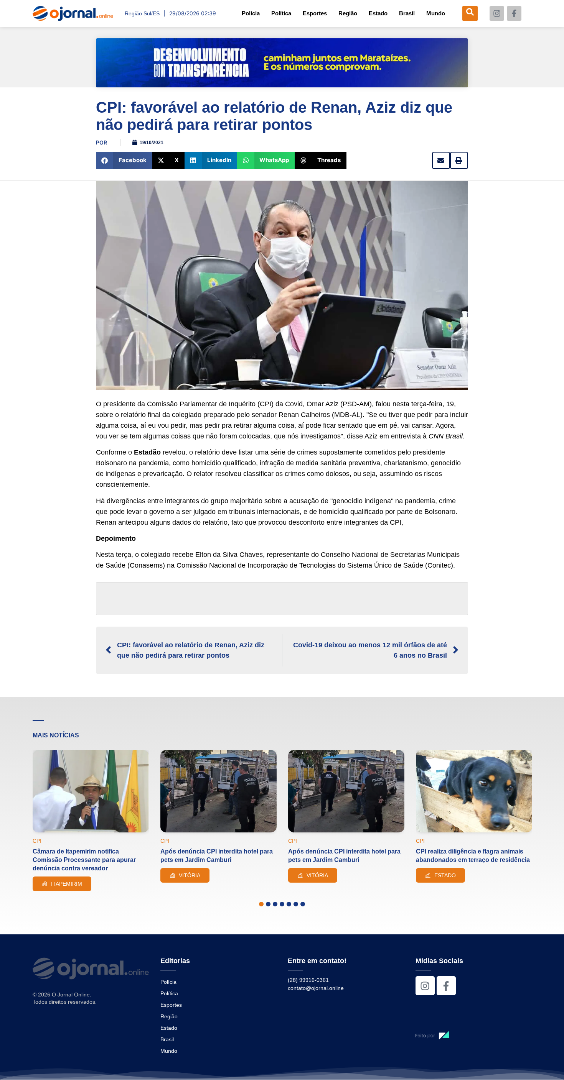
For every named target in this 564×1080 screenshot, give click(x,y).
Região (347, 13)
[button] (124, 160)
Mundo (435, 13)
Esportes (315, 13)
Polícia (251, 13)
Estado (378, 13)
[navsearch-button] (470, 13)
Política (281, 13)
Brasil (407, 13)
